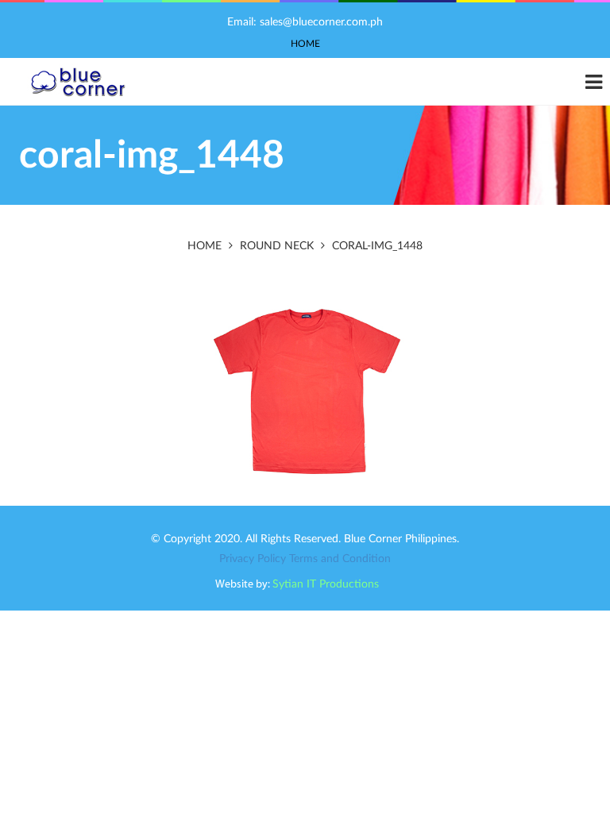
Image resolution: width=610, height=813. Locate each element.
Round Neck (277, 246)
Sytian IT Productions (325, 584)
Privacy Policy (252, 558)
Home (305, 43)
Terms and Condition (340, 558)
